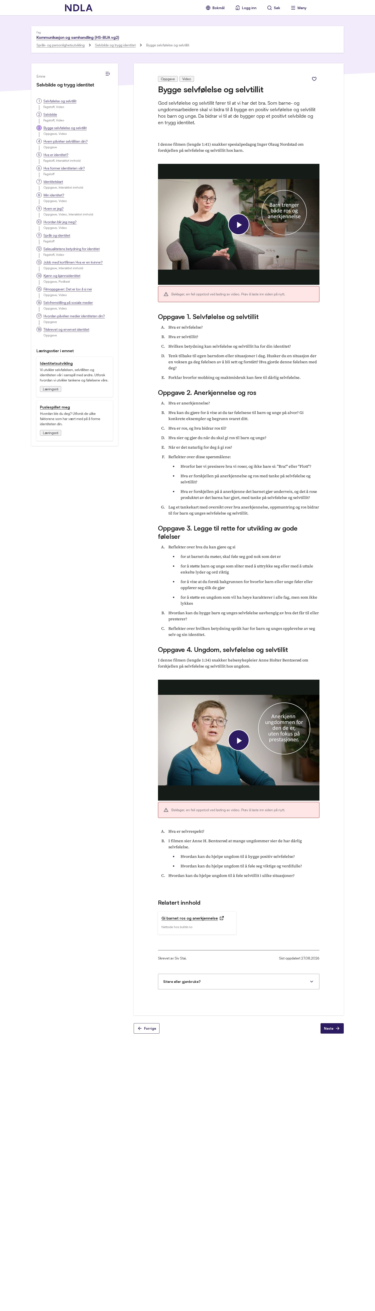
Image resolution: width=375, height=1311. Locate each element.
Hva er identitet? (55, 155)
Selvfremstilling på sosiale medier (68, 302)
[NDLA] (78, 7)
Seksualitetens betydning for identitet (71, 249)
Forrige (150, 1028)
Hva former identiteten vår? (64, 168)
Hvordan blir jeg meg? (60, 222)
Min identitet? (53, 195)
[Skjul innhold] (107, 73)
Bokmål (218, 8)
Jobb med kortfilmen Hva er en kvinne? (73, 262)
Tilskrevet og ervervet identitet (66, 329)
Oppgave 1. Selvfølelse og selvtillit (208, 317)
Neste (328, 1028)
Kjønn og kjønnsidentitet (61, 276)
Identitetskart (53, 181)
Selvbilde (50, 114)
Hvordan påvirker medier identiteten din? (74, 316)
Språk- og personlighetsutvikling (60, 45)
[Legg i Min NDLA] (314, 79)
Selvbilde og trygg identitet (115, 45)
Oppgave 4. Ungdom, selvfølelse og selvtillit (223, 649)
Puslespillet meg (55, 407)
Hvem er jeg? (53, 208)
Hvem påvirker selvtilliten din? (65, 141)
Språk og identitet (56, 235)
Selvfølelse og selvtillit (59, 101)
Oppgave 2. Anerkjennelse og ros (207, 392)
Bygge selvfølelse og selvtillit (65, 128)
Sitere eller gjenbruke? (182, 981)
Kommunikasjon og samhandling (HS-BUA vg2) (77, 37)
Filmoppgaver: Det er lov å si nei (67, 289)
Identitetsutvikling (56, 363)
